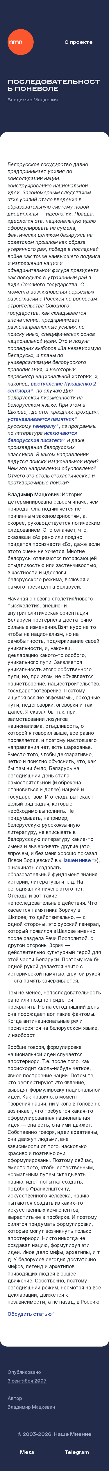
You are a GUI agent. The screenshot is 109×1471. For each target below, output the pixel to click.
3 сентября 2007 (27, 1381)
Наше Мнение (21, 42)
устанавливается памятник (41, 419)
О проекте (79, 42)
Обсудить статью (29, 1314)
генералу (44, 426)
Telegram (77, 1452)
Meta (27, 1452)
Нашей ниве (76, 860)
